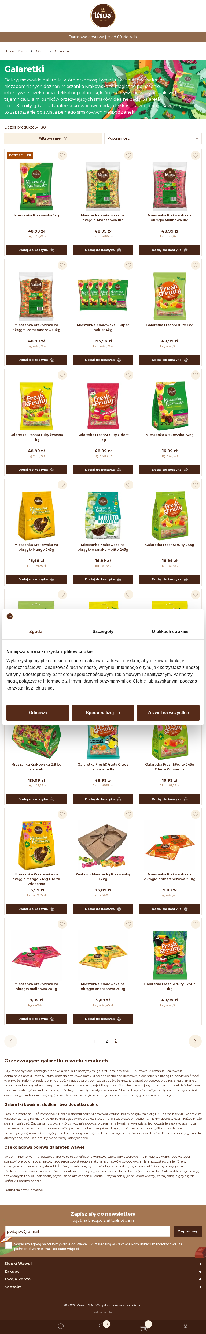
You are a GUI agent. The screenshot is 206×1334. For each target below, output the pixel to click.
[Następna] (195, 1041)
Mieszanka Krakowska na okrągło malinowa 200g (36, 986)
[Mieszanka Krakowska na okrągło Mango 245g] (36, 515)
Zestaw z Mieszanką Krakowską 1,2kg (103, 876)
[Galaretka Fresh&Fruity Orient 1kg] (103, 406)
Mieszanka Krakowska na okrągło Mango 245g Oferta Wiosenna (36, 879)
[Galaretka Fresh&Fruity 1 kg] (169, 296)
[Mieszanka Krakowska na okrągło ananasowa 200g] (103, 955)
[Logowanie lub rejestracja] (185, 1327)
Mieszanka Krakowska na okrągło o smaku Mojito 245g (103, 547)
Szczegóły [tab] (103, 631)
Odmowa (38, 712)
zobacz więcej (66, 1249)
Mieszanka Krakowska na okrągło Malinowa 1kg (170, 217)
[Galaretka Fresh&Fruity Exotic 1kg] (169, 955)
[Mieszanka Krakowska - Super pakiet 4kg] (103, 296)
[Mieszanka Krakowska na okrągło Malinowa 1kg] (169, 186)
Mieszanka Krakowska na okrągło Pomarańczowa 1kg (36, 327)
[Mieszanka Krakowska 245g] (169, 406)
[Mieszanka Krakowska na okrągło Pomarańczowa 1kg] (36, 296)
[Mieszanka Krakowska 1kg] (36, 186)
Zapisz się (187, 1231)
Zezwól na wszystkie (168, 712)
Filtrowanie (49, 138)
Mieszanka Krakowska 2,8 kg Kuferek (36, 766)
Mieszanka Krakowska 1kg (36, 215)
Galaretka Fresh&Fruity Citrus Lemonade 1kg (103, 766)
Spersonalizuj (100, 712)
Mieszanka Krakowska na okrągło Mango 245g (36, 547)
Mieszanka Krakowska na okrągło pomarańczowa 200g (170, 876)
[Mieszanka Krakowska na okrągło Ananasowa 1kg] (103, 186)
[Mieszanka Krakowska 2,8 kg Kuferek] (36, 735)
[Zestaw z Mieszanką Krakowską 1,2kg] (103, 845)
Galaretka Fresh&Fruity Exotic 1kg (170, 986)
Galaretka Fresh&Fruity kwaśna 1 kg (36, 437)
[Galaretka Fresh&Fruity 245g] (169, 515)
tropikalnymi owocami (73, 1085)
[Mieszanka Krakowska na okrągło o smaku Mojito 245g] (103, 515)
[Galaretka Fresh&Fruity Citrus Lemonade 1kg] (103, 735)
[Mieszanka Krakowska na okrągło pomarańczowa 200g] (169, 845)
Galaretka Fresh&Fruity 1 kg (169, 325)
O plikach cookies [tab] (170, 631)
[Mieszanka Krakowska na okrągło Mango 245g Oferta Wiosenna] (36, 845)
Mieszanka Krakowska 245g (170, 435)
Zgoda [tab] (36, 631)
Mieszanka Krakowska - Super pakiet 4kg (103, 327)
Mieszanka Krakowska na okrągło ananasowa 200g (103, 986)
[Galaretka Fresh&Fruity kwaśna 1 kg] (36, 406)
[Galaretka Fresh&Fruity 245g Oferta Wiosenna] (169, 735)
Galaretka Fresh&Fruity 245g (169, 545)
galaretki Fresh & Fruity (36, 1076)
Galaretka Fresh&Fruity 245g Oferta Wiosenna (169, 766)
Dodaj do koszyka (33, 250)
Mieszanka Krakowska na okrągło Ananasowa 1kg (103, 217)
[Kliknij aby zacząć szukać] (61, 1327)
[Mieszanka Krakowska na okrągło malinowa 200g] (36, 955)
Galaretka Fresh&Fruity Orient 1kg (103, 437)
